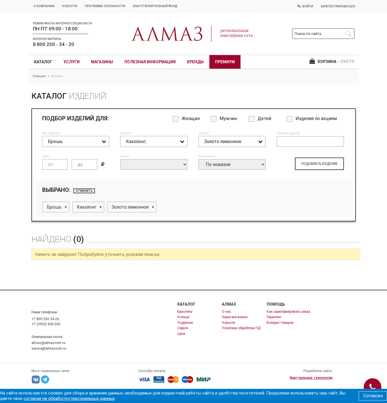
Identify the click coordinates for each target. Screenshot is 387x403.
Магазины (102, 62)
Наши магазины (235, 317)
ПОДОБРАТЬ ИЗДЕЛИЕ (319, 164)
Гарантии (274, 317)
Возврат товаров (280, 323)
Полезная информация (150, 62)
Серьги (182, 328)
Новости (228, 323)
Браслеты (184, 312)
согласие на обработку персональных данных (69, 398)
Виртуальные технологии (311, 378)
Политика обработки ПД (241, 328)
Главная (39, 76)
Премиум (225, 62)
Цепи (181, 334)
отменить (84, 190)
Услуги (71, 62)
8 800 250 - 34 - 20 (53, 44)
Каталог (43, 62)
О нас (226, 312)
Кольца (183, 317)
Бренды (195, 62)
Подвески (185, 323)
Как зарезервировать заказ (288, 312)
